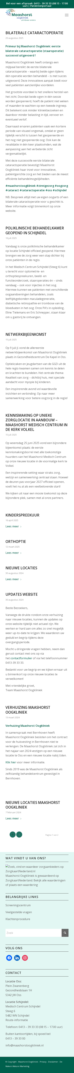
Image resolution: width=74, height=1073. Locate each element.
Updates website (22, 594)
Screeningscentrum (18, 905)
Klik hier (11, 762)
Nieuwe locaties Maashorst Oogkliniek (33, 805)
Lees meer (12, 526)
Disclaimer (53, 1061)
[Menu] (66, 15)
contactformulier (21, 658)
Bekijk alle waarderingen (49, 880)
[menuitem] (66, 15)
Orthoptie (16, 541)
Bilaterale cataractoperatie (34, 32)
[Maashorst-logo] (31, 15)
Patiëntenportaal (40, 5)
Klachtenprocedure (18, 919)
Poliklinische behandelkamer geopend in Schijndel (35, 230)
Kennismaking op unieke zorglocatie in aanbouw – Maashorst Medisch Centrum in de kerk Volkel (36, 422)
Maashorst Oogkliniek (20, 876)
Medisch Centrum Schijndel (23, 1006)
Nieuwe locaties (21, 568)
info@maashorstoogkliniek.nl (25, 1045)
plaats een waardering (23, 885)
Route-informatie (17, 1020)
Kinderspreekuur (22, 515)
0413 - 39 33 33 (42, 3)
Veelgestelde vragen (19, 912)
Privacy (43, 1061)
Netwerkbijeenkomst (26, 334)
